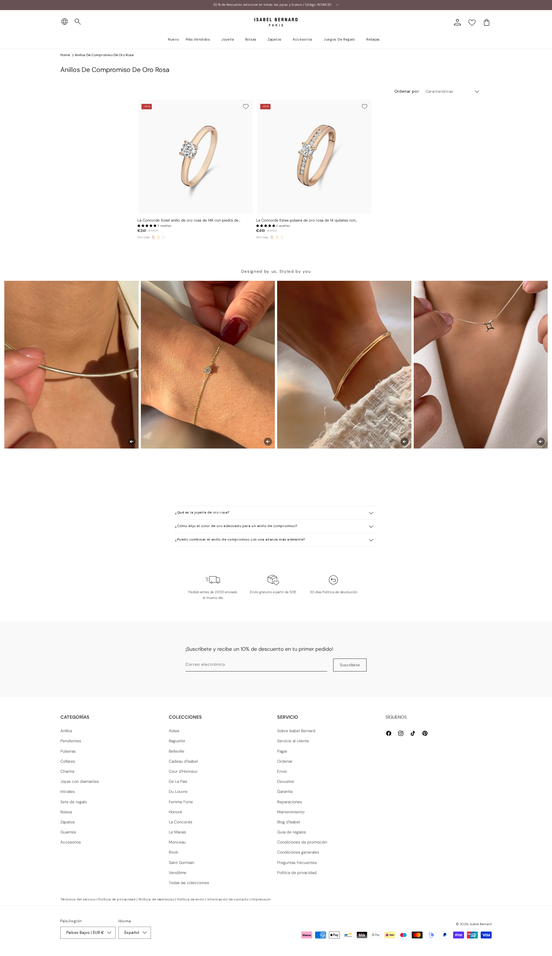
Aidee (174, 730)
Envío (282, 771)
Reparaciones (289, 801)
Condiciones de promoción (302, 842)
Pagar (282, 751)
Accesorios (70, 842)
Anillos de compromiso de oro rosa (104, 55)
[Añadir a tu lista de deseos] (246, 106)
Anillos (66, 730)
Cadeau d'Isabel (183, 761)
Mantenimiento (290, 811)
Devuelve (285, 781)
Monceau (177, 842)
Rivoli (173, 852)
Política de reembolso (157, 899)
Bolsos (66, 811)
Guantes (68, 832)
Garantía (284, 791)
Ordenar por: (407, 91)
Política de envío (190, 899)
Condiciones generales (298, 852)
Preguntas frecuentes (297, 862)
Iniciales (67, 791)
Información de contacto (228, 899)
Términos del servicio (78, 899)
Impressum (261, 899)
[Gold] (158, 237)
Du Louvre (178, 791)
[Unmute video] (132, 442)
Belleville (176, 751)
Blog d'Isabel (288, 822)
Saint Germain (181, 862)
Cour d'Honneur (183, 771)
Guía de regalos (291, 832)
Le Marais (177, 832)
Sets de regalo (73, 801)
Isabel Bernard (481, 924)
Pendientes (70, 740)
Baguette (177, 740)
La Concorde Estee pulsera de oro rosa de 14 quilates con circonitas (305, 220)
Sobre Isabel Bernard (296, 730)
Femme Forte (181, 801)
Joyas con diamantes (79, 781)
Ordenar (284, 761)
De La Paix (178, 781)
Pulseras (68, 751)
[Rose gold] (153, 237)
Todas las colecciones (189, 882)
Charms (67, 771)
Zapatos (67, 822)
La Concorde (180, 822)
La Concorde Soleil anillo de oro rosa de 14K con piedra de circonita (187, 220)
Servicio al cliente (293, 740)
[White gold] (163, 237)
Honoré (175, 811)
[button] (78, 22)
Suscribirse (350, 665)
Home (65, 55)
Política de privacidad (297, 872)
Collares (67, 761)
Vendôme (177, 872)
